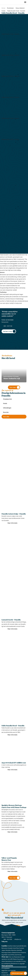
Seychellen (5, 954)
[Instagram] (3, 943)
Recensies (17, 957)
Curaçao (21, 948)
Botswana (4, 948)
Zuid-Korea (18, 954)
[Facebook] (5, 943)
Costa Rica (16, 948)
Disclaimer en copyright (18, 963)
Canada (10, 948)
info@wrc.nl (17, 939)
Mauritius (13, 950)
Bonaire (24, 946)
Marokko (8, 950)
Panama (23, 952)
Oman (19, 952)
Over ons (11, 957)
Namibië (19, 950)
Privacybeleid (5, 968)
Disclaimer (5, 972)
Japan (3, 950)
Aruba (14, 946)
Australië (18, 946)
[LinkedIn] (6, 943)
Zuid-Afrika (11, 954)
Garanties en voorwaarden (13, 961)
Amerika (9, 946)
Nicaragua (5, 952)
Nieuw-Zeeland (12, 952)
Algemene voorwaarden (9, 970)
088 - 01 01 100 (7, 939)
